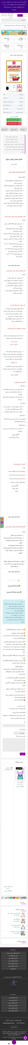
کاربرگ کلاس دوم (13, 1000)
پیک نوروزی (13, 968)
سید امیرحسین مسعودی (8, 101)
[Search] (3, 20)
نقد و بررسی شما (20, 736)
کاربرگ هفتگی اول (13, 955)
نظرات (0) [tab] (4, 129)
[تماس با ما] (3, 1043)
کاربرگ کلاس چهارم (13, 1005)
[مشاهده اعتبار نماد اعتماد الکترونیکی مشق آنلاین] (14, 984)
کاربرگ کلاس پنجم (13, 1008)
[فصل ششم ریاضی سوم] (14, 71)
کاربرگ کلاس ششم (13, 1010)
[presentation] (7, 88)
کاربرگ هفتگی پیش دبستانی (13, 953)
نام (24, 722)
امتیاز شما (22, 729)
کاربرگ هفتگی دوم (13, 958)
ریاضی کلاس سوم (16, 25)
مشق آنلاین (23, 25)
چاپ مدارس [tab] (13, 129)
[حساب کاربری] (25, 1043)
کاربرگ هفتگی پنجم (13, 966)
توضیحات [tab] (22, 129)
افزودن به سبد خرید (12, 120)
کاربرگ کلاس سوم (13, 1003)
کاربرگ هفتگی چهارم (13, 963)
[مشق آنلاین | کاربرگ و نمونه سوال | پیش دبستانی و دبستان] (7, 15)
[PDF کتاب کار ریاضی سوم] (20, 773)
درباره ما (5, 1037)
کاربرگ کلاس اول (13, 997)
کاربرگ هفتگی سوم (13, 961)
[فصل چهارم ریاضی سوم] (8, 826)
